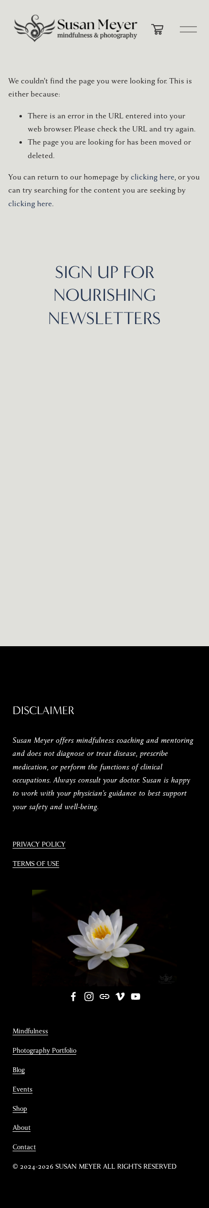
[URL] (104, 996)
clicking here (152, 177)
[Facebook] (73, 996)
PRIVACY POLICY (39, 844)
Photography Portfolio (44, 1050)
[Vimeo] (120, 996)
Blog (19, 1070)
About (22, 1127)
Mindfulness (30, 1031)
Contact (24, 1147)
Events (23, 1089)
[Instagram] (89, 996)
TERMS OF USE (36, 863)
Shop (20, 1108)
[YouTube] (135, 996)
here (134, 421)
